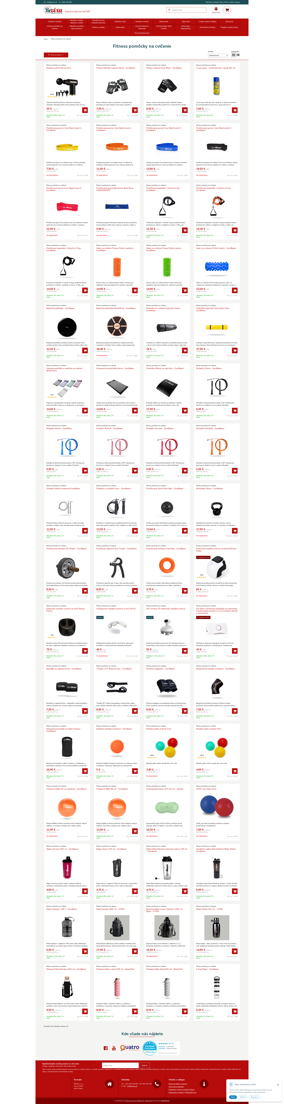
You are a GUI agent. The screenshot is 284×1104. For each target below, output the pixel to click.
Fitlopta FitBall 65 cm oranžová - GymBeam (66, 789)
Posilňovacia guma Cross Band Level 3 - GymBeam (164, 129)
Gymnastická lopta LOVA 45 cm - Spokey (164, 789)
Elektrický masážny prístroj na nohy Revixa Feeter (65, 609)
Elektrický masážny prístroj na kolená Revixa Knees (216, 549)
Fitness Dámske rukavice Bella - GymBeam (115, 68)
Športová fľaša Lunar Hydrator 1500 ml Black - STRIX (164, 910)
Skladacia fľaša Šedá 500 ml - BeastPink (164, 969)
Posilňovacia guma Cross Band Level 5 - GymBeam (64, 189)
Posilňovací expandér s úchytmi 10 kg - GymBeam (214, 189)
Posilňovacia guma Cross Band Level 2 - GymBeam (114, 129)
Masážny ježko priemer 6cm (158, 729)
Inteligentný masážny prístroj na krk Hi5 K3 (116, 608)
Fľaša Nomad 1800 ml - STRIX (110, 909)
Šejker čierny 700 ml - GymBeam (111, 849)
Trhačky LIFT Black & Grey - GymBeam (114, 668)
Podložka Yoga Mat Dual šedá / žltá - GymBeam (213, 309)
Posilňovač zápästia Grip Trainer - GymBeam (116, 548)
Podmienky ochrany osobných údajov (182, 1090)
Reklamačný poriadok (176, 1092)
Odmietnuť (254, 1097)
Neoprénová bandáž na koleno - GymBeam (215, 668)
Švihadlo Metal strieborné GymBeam (63, 488)
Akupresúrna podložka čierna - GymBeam (115, 368)
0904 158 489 (67, 2)
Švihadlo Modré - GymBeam (59, 428)
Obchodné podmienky (176, 1087)
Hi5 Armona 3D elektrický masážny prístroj (165, 608)
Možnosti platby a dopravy (178, 1084)
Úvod (45, 39)
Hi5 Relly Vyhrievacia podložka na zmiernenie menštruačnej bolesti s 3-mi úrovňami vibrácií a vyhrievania (216, 610)
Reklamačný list (190, 1092)
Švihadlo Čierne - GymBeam (209, 368)
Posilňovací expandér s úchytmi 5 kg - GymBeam (163, 189)
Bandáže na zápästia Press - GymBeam (63, 668)
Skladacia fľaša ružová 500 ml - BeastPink (115, 969)
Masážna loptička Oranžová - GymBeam (114, 729)
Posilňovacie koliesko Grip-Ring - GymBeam (166, 548)
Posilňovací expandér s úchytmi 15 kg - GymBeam (64, 249)
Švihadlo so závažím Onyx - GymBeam (113, 488)
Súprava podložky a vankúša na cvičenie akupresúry (64, 369)
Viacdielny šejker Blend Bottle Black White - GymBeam (216, 850)
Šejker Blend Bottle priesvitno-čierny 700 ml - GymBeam (166, 850)
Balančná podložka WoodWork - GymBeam (116, 308)
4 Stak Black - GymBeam (207, 969)
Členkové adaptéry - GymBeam (160, 668)
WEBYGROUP (165, 1101)
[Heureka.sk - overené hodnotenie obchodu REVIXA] (161, 1054)
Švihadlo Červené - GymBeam (160, 428)
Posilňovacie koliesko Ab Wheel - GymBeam (66, 548)
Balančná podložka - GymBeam (60, 308)
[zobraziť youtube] (114, 1048)
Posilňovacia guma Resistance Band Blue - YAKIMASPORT (115, 189)
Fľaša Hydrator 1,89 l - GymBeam (61, 909)
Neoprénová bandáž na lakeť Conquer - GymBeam (64, 730)
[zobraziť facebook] (106, 1048)
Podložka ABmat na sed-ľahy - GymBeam (165, 368)
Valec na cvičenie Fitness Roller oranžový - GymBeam (115, 249)
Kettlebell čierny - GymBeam (209, 488)
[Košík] (227, 10)
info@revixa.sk (52, 2)
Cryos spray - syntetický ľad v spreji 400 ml (215, 68)
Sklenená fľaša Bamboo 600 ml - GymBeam (66, 969)
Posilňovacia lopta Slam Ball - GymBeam (164, 488)
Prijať (233, 1097)
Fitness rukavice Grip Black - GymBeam (164, 68)
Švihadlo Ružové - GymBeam (109, 428)
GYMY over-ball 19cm (206, 789)
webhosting (148, 1101)
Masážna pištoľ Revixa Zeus (58, 68)
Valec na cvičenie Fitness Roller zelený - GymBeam (164, 249)
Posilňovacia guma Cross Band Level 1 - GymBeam (64, 129)
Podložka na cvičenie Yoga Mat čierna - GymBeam (163, 309)
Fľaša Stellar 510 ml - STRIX (209, 909)
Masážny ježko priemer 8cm (208, 729)
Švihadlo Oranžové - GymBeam (210, 428)
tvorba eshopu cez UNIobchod (134, 1101)
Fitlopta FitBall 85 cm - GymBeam (112, 789)
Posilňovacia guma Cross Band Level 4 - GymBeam (214, 129)
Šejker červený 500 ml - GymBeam (62, 849)
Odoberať (144, 1065)
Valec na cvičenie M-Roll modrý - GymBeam (216, 248)
